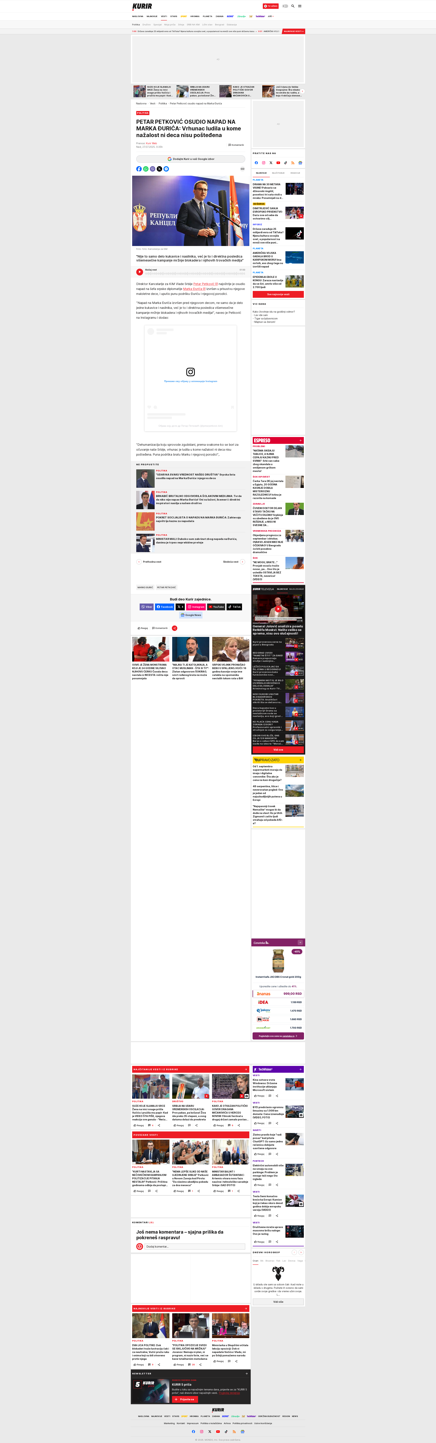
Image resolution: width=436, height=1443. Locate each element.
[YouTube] (278, 163)
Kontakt (181, 1423)
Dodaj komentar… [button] (157, 1246)
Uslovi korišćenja (263, 1423)
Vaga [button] (300, 1260)
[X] (271, 163)
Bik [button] (261, 1260)
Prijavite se (187, 1399)
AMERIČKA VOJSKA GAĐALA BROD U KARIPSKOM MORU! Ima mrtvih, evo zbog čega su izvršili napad (247, 31)
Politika (163, 103)
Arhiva (227, 1423)
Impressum (193, 1423)
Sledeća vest (230, 561)
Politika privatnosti (242, 1423)
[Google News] (300, 163)
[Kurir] (142, 6)
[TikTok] (285, 163)
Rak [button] (278, 1260)
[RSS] (293, 163)
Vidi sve (278, 749)
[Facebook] (256, 163)
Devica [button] (291, 1260)
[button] (236, 145)
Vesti (152, 103)
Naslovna (141, 103)
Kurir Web (151, 143)
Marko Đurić (145, 587)
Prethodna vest (152, 561)
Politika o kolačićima (211, 1423)
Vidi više (278, 1301)
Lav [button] (284, 1260)
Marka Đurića (192, 288)
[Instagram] (263, 163)
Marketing (169, 1423)
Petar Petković (203, 284)
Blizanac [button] (270, 1260)
